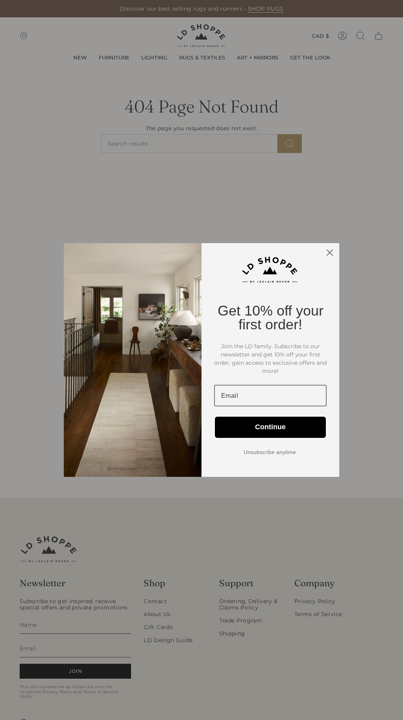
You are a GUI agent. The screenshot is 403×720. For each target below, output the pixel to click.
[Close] (329, 252)
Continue (270, 427)
